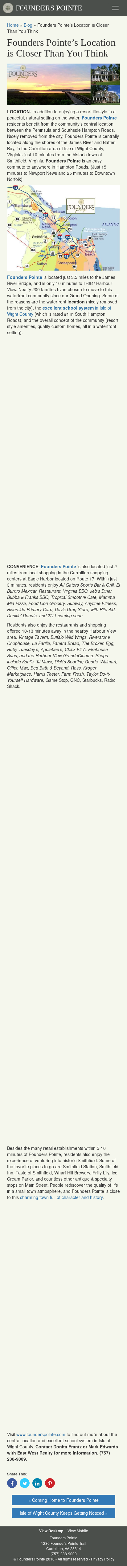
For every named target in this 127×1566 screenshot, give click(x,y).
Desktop (55, 1530)
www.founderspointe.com (40, 1434)
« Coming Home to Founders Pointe (63, 1500)
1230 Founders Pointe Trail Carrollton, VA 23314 (63, 1546)
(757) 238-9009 (64, 1553)
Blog (28, 25)
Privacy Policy (102, 1558)
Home (13, 25)
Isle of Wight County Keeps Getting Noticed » (64, 1513)
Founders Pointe (58, 566)
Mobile (82, 1530)
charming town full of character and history (61, 1197)
